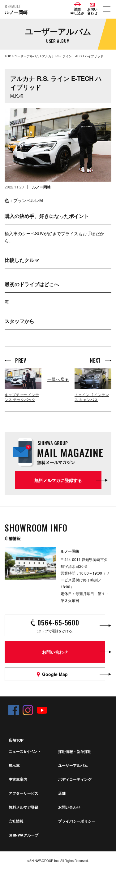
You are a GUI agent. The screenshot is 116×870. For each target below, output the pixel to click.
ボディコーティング (75, 779)
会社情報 (16, 821)
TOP (8, 56)
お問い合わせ (69, 807)
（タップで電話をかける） (57, 625)
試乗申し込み (77, 11)
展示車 (14, 765)
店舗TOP (16, 740)
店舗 (62, 793)
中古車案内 (18, 779)
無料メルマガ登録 (23, 807)
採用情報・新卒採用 (75, 751)
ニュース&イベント (25, 751)
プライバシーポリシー (76, 821)
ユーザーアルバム (26, 56)
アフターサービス (23, 793)
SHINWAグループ (23, 835)
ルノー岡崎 (16, 9)
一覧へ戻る (58, 379)
